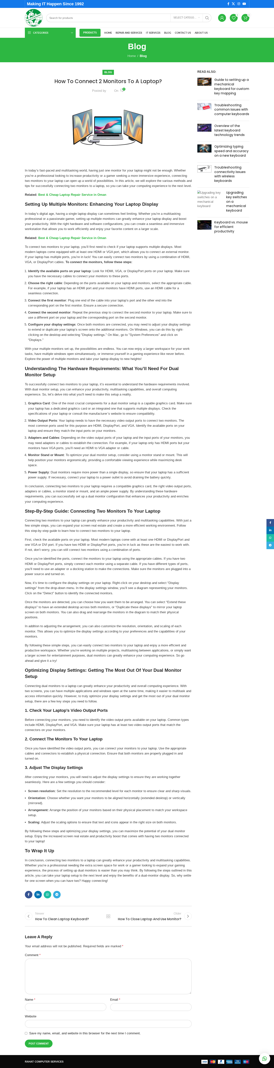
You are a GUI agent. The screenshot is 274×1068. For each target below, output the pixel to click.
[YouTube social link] (244, 4)
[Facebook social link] (228, 4)
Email (115, 999)
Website (30, 1016)
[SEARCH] (207, 18)
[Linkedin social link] (38, 894)
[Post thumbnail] (204, 87)
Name (30, 999)
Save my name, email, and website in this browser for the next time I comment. (85, 1033)
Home (131, 56)
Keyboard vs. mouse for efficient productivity (231, 227)
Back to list (108, 916)
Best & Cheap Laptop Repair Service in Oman (72, 195)
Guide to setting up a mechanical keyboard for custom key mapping (231, 86)
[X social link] (233, 4)
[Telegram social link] (57, 894)
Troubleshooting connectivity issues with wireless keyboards (230, 174)
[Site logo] (33, 17)
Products (90, 32)
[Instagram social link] (238, 4)
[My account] (222, 18)
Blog (143, 56)
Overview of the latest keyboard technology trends (229, 130)
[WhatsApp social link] (47, 894)
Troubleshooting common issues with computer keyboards (231, 109)
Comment (32, 955)
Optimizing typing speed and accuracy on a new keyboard (231, 151)
